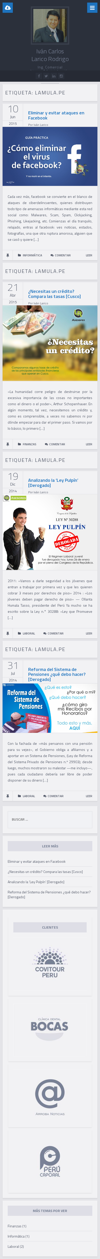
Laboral (13, 1246)
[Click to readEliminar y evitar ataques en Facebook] (50, 156)
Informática (16, 1236)
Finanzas (15, 1226)
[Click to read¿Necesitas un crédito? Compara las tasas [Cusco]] (50, 342)
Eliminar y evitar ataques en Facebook (56, 115)
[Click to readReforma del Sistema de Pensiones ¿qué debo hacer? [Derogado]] (50, 707)
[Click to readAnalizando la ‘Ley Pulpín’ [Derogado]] (50, 531)
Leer (89, 255)
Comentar (63, 255)
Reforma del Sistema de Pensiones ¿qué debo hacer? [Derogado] (57, 674)
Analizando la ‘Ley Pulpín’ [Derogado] (53, 483)
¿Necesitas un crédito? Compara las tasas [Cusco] (54, 294)
